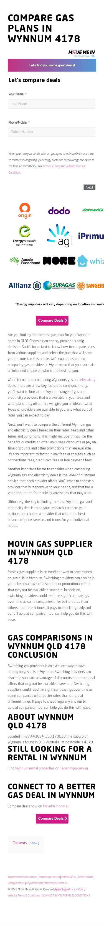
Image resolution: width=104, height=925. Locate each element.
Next (89, 187)
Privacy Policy (52, 166)
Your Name (16, 94)
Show (34, 843)
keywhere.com (34, 883)
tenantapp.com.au (49, 877)
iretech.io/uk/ (68, 877)
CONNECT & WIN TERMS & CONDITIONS (66, 895)
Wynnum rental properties (35, 768)
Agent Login (61, 889)
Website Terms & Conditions (24, 895)
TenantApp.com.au (74, 768)
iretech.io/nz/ (85, 877)
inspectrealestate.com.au (22, 877)
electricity (87, 380)
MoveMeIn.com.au (56, 806)
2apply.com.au (16, 883)
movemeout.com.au (56, 883)
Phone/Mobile (18, 122)
